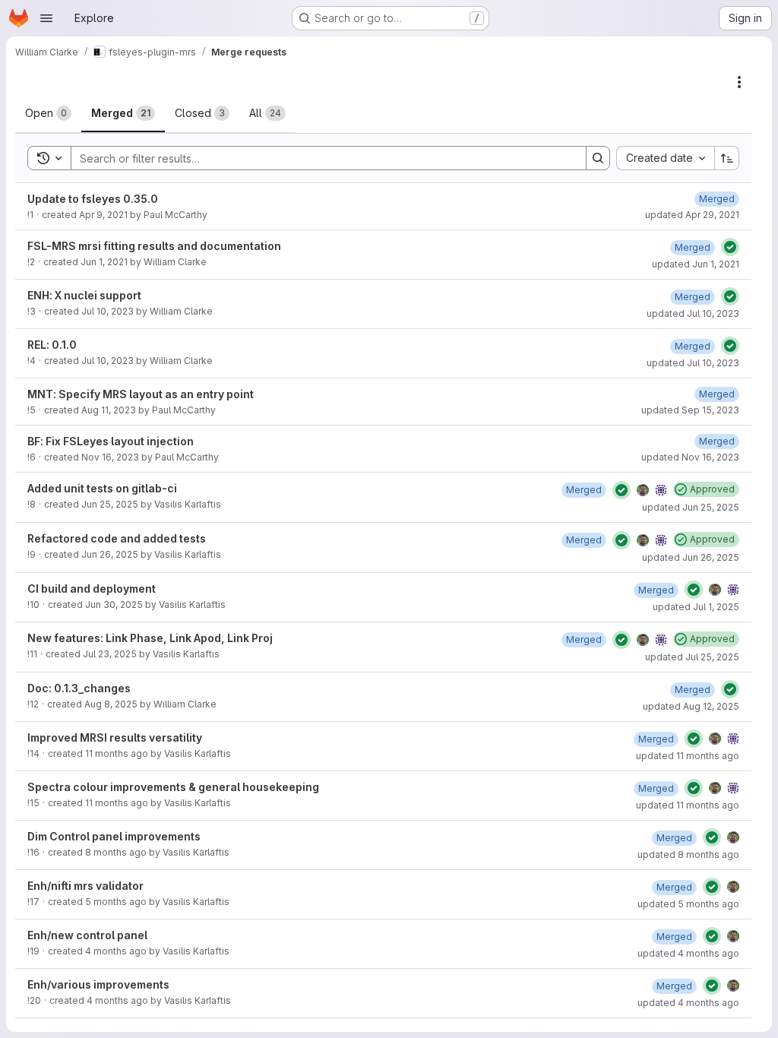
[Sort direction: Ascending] (727, 158)
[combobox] (665, 158)
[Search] (598, 158)
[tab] (48, 113)
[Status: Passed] (730, 247)
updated (692, 214)
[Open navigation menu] (46, 18)
